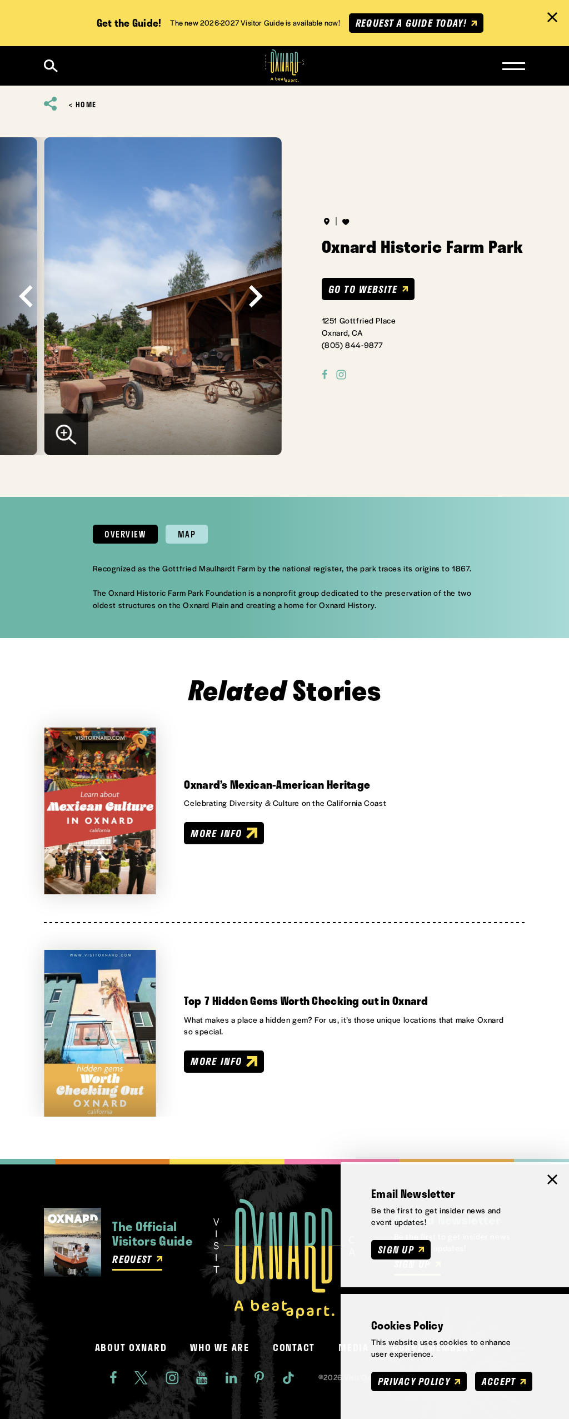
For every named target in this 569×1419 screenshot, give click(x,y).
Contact (294, 1347)
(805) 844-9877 (352, 344)
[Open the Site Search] (51, 65)
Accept (499, 1381)
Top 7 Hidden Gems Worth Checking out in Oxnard (306, 1000)
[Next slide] (256, 296)
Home (86, 105)
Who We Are (219, 1347)
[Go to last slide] (26, 296)
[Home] (285, 66)
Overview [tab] (125, 534)
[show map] (326, 221)
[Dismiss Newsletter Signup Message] (552, 1179)
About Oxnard (131, 1347)
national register (312, 568)
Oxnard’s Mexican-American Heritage (277, 784)
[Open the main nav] (513, 66)
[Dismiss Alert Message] (552, 17)
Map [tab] (187, 534)
